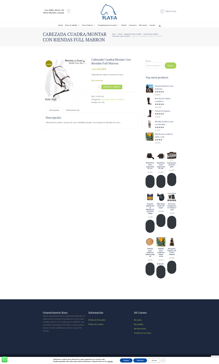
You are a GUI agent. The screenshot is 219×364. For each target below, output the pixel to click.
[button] (84, 61)
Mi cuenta (143, 25)
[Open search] (160, 26)
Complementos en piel (107, 25)
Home (114, 34)
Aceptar (126, 360)
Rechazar (140, 360)
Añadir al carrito (111, 87)
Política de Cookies (95, 324)
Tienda (120, 34)
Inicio (60, 25)
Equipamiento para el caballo (132, 34)
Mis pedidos (138, 324)
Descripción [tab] (54, 110)
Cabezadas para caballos (150, 34)
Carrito (152, 25)
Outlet (124, 25)
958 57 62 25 (171, 11)
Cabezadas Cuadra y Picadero (121, 36)
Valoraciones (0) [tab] (72, 110)
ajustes (110, 361)
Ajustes (154, 360)
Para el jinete (87, 25)
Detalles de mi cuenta (142, 333)
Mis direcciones (140, 328)
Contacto (133, 25)
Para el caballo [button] (71, 25)
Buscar (148, 61)
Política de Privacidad (96, 320)
